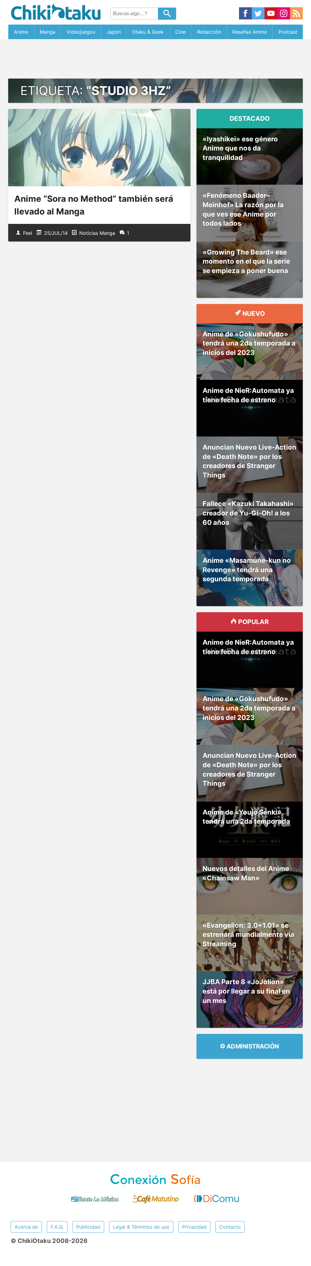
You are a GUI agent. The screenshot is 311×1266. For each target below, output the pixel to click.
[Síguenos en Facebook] (245, 13)
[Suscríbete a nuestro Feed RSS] (296, 13)
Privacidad (194, 1227)
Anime (21, 32)
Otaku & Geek (148, 32)
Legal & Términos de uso (141, 1227)
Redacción (209, 32)
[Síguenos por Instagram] (283, 13)
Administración (252, 1046)
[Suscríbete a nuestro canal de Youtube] (271, 13)
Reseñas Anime (249, 32)
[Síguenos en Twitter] (258, 13)
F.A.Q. (57, 1227)
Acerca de (26, 1227)
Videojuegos (81, 32)
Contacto (230, 1227)
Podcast (288, 32)
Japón (114, 32)
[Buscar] (167, 14)
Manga (47, 32)
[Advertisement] (155, 59)
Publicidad (88, 1227)
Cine (180, 32)
